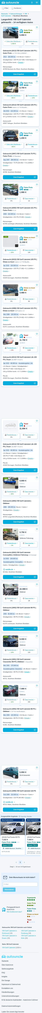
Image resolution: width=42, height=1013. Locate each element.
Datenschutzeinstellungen (11, 1006)
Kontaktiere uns (7, 988)
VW (26, 14)
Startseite (4, 14)
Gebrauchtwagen (16, 14)
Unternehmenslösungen (10, 996)
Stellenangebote (8, 969)
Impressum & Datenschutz (11, 984)
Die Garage (6, 980)
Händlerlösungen (8, 992)
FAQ (3, 973)
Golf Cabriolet (6, 16)
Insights (4, 976)
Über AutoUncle (7, 965)
